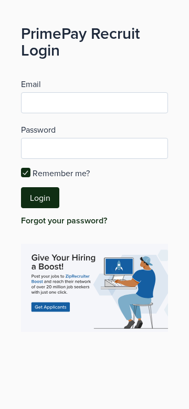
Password (38, 129)
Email (31, 84)
